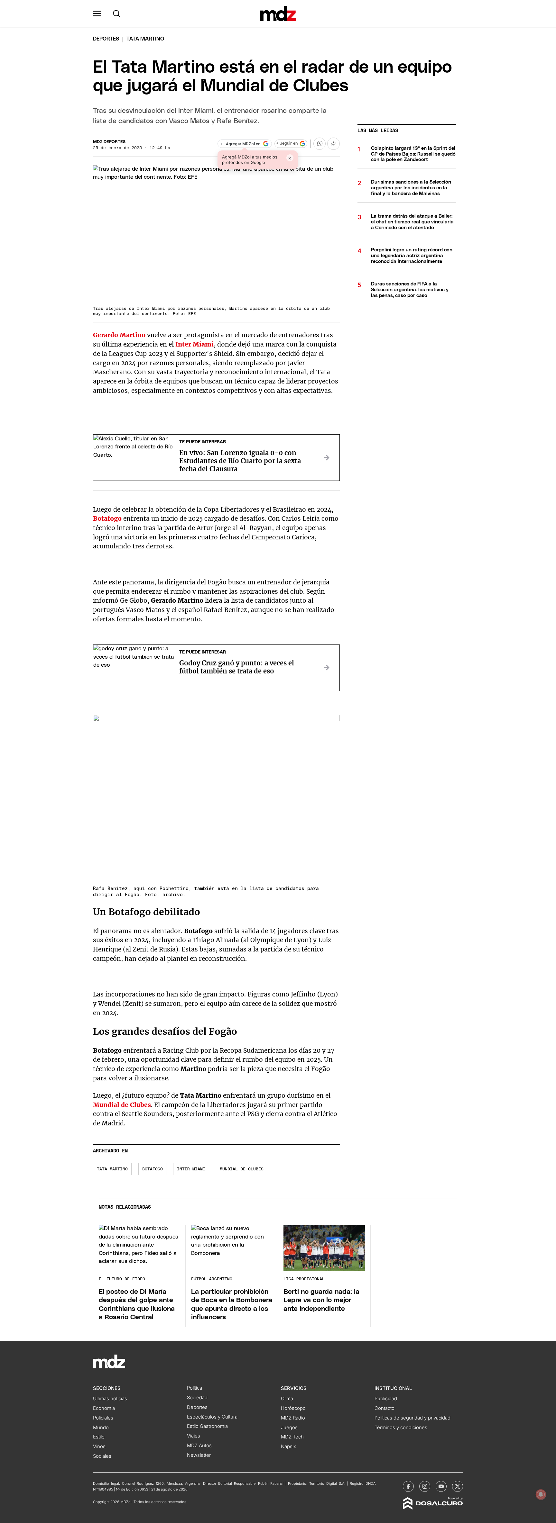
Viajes (193, 1436)
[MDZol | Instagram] (425, 1486)
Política (194, 1388)
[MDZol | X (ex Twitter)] (457, 1486)
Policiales (103, 1418)
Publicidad (386, 1398)
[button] (97, 13)
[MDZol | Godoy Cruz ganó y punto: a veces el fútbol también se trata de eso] (326, 667)
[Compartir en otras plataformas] (333, 144)
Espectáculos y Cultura (212, 1417)
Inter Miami (191, 1169)
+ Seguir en (287, 143)
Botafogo (152, 1169)
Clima (287, 1398)
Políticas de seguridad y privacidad (412, 1418)
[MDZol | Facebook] (408, 1486)
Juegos (289, 1427)
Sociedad (197, 1398)
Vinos (99, 1446)
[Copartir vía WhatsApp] (319, 144)
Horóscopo (293, 1408)
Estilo (99, 1437)
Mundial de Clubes (242, 1169)
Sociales (102, 1456)
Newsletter (199, 1455)
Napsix (288, 1446)
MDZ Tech (292, 1437)
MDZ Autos (199, 1445)
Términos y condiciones (401, 1427)
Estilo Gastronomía (207, 1426)
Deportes (106, 38)
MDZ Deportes (109, 142)
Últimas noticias (110, 1398)
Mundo (101, 1427)
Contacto (384, 1408)
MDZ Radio (293, 1418)
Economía (104, 1408)
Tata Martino (112, 1169)
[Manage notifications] (541, 1494)
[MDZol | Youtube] (441, 1486)
